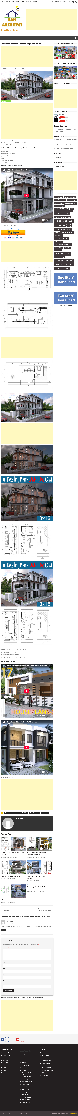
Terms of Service (25, 1)
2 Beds (4, 1065)
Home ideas (5, 1062)
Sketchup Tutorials (26, 1097)
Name (5, 962)
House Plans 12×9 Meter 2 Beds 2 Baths (66, 139)
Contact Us (34, 1)
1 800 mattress (58, 197)
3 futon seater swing (59, 206)
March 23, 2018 (5, 857)
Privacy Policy (15, 1)
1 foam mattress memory (70, 197)
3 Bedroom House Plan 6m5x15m (10, 900)
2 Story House (71, 200)
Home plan (17, 813)
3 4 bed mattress (58, 203)
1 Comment (11, 68)
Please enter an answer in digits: (11, 981)
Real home (67, 247)
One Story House (63, 244)
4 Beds (4, 1070)
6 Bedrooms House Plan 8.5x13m (10, 876)
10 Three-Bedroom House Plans (64, 148)
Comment (6, 947)
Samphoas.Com (73, 1113)
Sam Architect (13, 652)
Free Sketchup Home (62, 217)
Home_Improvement (62, 229)
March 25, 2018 (31, 880)
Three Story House (6, 101)
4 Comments (40, 880)
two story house (64, 264)
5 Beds (4, 1072)
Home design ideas (33, 38)
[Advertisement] (51, 19)
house (57, 232)
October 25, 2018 (32, 891)
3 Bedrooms (70, 203)
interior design (67, 232)
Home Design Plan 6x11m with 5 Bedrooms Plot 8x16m (41, 909)
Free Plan (22, 38)
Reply (3, 930)
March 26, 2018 (5, 878)
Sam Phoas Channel (24, 656)
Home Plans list (45, 38)
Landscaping (25, 1087)
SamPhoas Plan (9, 30)
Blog (23, 1057)
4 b (72, 208)
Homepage (24, 1062)
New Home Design (5, 1)
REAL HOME (25, 1094)
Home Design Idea (14, 654)
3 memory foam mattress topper (61, 208)
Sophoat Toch (22, 649)
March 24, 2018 (5, 902)
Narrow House (57, 38)
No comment (14, 857)
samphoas (5, 68)
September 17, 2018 (32, 857)
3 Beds (4, 1067)
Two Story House (26, 1102)
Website (5, 975)
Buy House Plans (12, 38)
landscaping (58, 235)
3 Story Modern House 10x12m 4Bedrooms (12, 909)
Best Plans (24, 1055)
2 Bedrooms (60, 200)
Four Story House (61, 214)
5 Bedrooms (58, 211)
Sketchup (24, 813)
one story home (58, 241)
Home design (8, 813)
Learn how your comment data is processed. (32, 997)
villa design (45, 813)
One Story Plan (58, 247)
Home (3, 38)
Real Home (24, 1067)
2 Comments (14, 878)
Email (5, 968)
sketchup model (59, 257)
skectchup (58, 250)
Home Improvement (27, 1081)
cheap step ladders (68, 211)
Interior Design (25, 1084)
